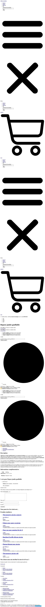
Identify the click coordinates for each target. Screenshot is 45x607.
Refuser (39, 605)
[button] (22, 57)
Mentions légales (6, 588)
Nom (1, 502)
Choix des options (6, 526)
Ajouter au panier (4, 340)
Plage (4, 4)
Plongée (4, 5)
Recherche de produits (7, 7)
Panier (4, 568)
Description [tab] (5, 448)
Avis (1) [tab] (4, 450)
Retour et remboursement (7, 570)
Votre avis (2, 500)
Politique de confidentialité (8, 590)
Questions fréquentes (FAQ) (8, 580)
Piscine (4, 2)
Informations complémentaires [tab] (8, 449)
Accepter (36, 605)
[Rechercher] (4, 10)
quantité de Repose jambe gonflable (7, 338)
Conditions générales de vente (8, 589)
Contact (4, 579)
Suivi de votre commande (7, 569)
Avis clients (5, 578)
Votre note (2, 491)
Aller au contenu (3, 0)
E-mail (2, 504)
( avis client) (2, 328)
